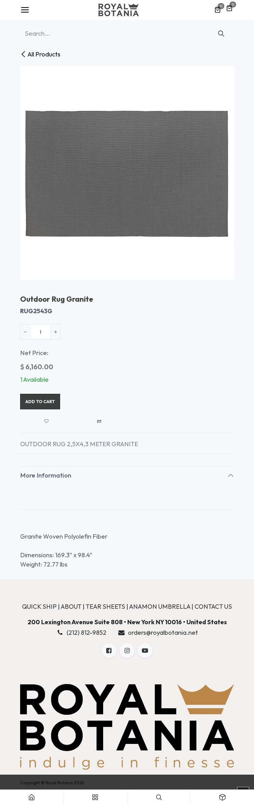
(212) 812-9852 (86, 632)
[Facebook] (109, 650)
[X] (127, 650)
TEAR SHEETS (105, 606)
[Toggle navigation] (24, 10)
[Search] (221, 33)
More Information (45, 475)
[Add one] (55, 331)
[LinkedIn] (145, 650)
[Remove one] (25, 331)
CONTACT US (213, 606)
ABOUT (71, 606)
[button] (46, 421)
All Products (44, 54)
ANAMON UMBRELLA (159, 606)
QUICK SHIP (39, 606)
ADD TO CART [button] (40, 401)
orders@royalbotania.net (163, 632)
